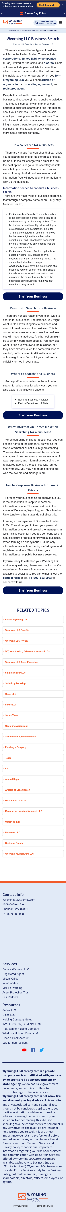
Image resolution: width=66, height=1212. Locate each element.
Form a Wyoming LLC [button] (16, 619)
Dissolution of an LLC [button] (16, 800)
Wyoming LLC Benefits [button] (17, 630)
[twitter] (41, 1050)
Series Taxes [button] (11, 715)
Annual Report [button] (12, 779)
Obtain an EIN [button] (12, 821)
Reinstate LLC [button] (12, 832)
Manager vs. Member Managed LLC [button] (23, 811)
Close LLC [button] (10, 693)
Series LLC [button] (11, 704)
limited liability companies (38, 58)
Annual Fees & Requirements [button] (20, 736)
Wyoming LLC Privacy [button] (16, 640)
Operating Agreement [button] (16, 725)
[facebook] (33, 1050)
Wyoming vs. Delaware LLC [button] (19, 853)
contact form (11, 578)
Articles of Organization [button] (17, 789)
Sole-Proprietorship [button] (15, 683)
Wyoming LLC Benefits (22, 44)
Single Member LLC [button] (15, 672)
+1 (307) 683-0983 (40, 578)
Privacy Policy (20, 1205)
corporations (11, 58)
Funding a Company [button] (16, 747)
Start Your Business (33, 296)
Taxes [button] (8, 757)
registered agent (14, 88)
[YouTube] (24, 1050)
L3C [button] (7, 768)
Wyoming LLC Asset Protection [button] (21, 661)
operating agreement (38, 84)
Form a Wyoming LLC (44, 44)
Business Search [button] (14, 843)
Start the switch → (48, 4)
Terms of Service (44, 1205)
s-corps (49, 63)
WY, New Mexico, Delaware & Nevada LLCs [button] (27, 651)
